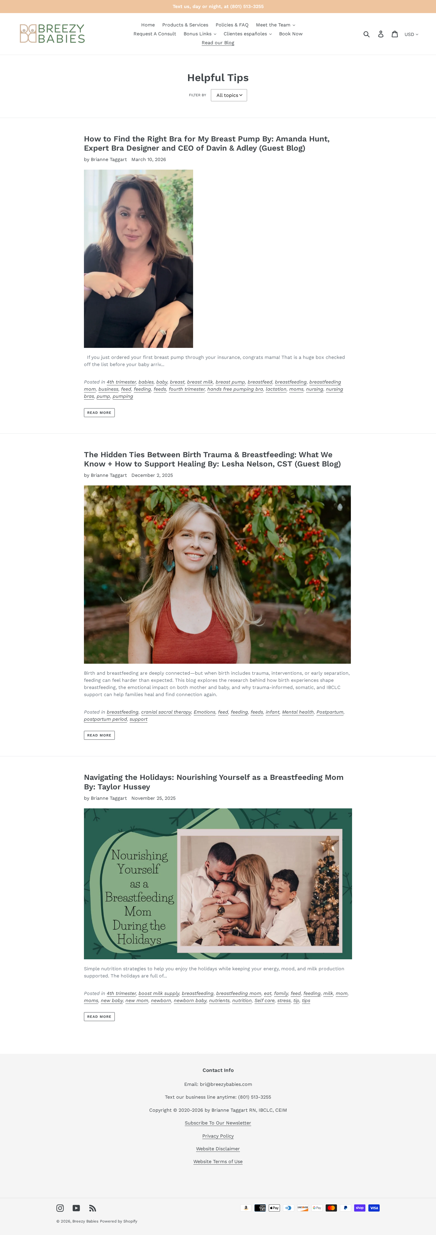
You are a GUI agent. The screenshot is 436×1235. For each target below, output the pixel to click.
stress (284, 1000)
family (281, 993)
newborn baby (190, 1000)
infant (272, 712)
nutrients (219, 1000)
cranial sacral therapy (166, 712)
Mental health (298, 712)
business (108, 389)
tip (296, 1000)
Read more (99, 413)
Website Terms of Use (218, 1161)
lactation (276, 389)
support (138, 719)
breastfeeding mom (238, 993)
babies (146, 382)
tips (306, 1000)
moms (296, 389)
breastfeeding (291, 382)
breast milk (200, 382)
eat (267, 993)
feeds (160, 389)
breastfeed (260, 382)
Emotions (204, 712)
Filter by (197, 95)
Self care (264, 1000)
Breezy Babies (85, 1221)
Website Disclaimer (218, 1149)
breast (177, 382)
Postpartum (329, 712)
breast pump (230, 382)
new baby (112, 1000)
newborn (161, 1000)
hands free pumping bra (235, 389)
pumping (123, 396)
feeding (142, 389)
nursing (314, 389)
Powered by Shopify (118, 1221)
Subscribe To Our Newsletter (218, 1123)
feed (126, 389)
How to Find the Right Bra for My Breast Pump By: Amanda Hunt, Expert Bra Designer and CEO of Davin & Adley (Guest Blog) (207, 143)
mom (342, 993)
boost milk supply (159, 993)
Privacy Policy (218, 1136)
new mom (136, 1000)
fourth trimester (187, 389)
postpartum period (105, 719)
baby (161, 382)
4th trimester (121, 382)
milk (328, 993)
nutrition (242, 1000)
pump (103, 396)
